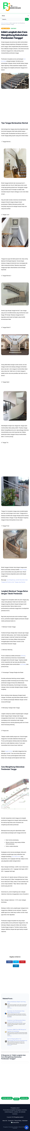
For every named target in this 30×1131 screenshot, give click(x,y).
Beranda (16, 1098)
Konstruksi (13, 28)
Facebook (9, 961)
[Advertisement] (15, 100)
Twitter (16, 961)
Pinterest (22, 961)
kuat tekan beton (16, 856)
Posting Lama (24, 1098)
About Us (5, 1120)
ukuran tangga (23, 569)
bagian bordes (8, 751)
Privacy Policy (17, 1120)
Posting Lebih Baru (7, 1098)
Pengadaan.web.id (18, 1117)
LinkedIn (16, 965)
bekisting (23, 655)
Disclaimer (25, 1120)
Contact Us (11, 1120)
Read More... (9, 1008)
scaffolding (23, 664)
